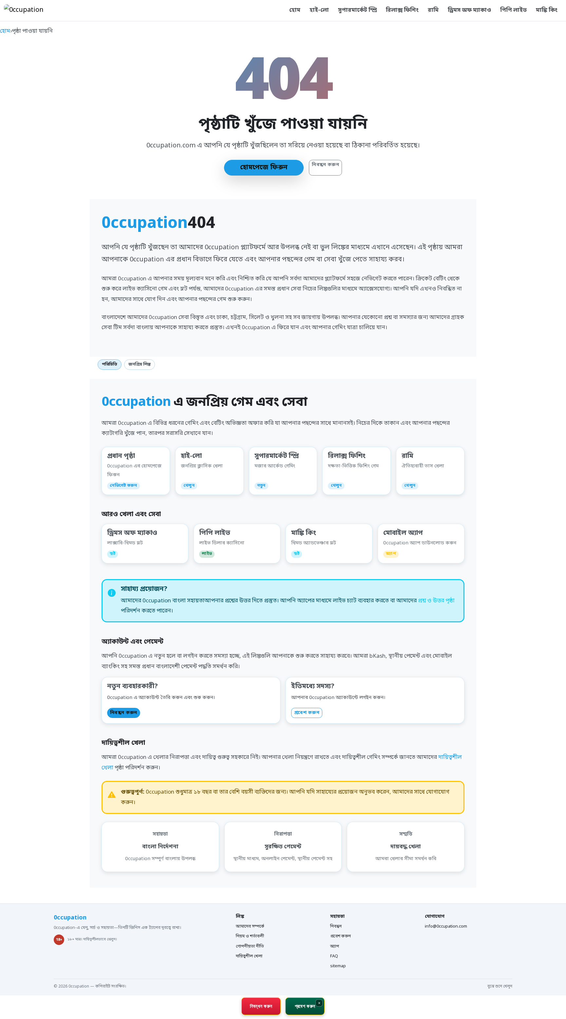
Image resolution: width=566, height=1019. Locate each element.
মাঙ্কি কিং (546, 10)
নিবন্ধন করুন (325, 165)
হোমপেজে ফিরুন (264, 167)
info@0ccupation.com (446, 926)
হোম (294, 10)
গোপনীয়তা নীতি (250, 946)
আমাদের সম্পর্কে (250, 926)
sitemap (338, 966)
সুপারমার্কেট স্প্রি (357, 10)
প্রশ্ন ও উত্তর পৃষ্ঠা (436, 601)
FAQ (334, 956)
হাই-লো (319, 10)
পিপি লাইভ (513, 10)
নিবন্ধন (336, 926)
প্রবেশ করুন (306, 713)
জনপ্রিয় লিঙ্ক (139, 364)
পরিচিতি (109, 364)
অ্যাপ (334, 946)
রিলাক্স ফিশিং (402, 10)
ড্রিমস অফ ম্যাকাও (469, 10)
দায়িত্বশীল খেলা (249, 956)
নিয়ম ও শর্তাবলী (250, 936)
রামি (433, 10)
